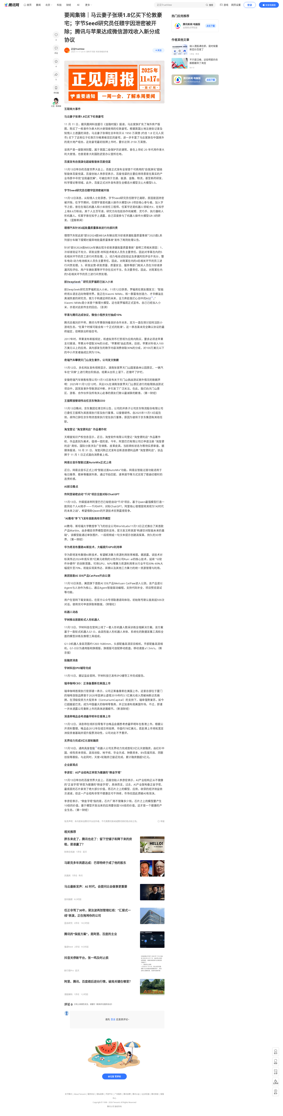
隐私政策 (100, 1094)
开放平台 (109, 1094)
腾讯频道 (154, 1094)
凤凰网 (67, 876)
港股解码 (68, 994)
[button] (210, 26)
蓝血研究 (68, 923)
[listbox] (114, 912)
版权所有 (118, 1106)
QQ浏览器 (145, 1094)
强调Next (68, 947)
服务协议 (91, 1094)
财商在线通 (69, 852)
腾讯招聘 (127, 1094)
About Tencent (80, 1094)
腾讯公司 (110, 1106)
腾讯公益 (136, 1094)
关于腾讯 (68, 1094)
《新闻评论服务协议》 (104, 1004)
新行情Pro (69, 971)
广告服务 (118, 1094)
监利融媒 (68, 899)
